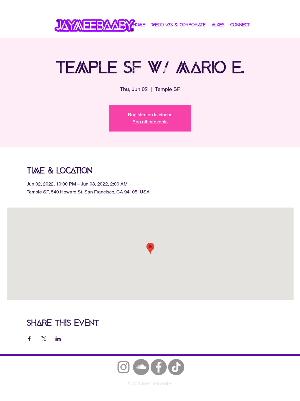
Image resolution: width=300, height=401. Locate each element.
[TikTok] (176, 367)
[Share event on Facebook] (29, 338)
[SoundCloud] (141, 367)
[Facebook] (159, 367)
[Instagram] (123, 367)
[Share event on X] (44, 338)
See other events (150, 121)
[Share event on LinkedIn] (58, 338)
